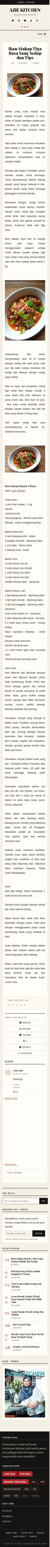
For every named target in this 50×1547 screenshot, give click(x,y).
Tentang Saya (27, 1533)
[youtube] (25, 20)
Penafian (33, 1536)
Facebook (7, 1510)
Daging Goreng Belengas (26, 1346)
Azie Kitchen (24, 10)
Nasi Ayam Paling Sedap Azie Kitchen (27, 1285)
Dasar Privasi (19, 1536)
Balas (17, 1085)
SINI (42, 399)
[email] (37, 20)
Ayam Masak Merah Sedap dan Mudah (27, 1313)
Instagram (7, 1516)
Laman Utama (11, 1533)
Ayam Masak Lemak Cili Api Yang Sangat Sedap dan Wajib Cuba (26, 1299)
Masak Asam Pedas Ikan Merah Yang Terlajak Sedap (27, 1335)
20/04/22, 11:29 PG (20, 1074)
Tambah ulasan (11, 1098)
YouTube (6, 1521)
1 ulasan (35, 63)
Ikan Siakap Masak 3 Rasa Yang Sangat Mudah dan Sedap (27, 1260)
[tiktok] (31, 20)
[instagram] (18, 20)
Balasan (16, 1087)
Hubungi (40, 1533)
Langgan (38, 1233)
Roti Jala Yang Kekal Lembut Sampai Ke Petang (25, 1272)
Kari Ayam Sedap (22, 1324)
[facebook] (12, 20)
